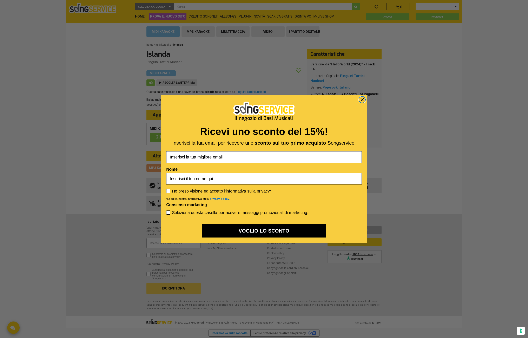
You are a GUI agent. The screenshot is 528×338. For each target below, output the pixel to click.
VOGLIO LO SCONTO (264, 231)
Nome (172, 169)
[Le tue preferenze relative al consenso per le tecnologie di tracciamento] (521, 331)
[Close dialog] (362, 99)
